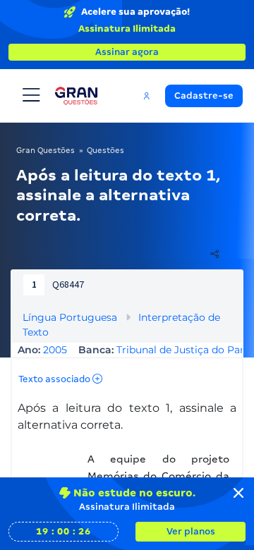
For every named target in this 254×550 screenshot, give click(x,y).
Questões (105, 150)
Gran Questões (45, 150)
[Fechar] (238, 493)
